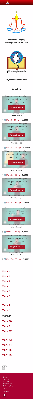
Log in (5, 388)
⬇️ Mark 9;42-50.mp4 (12, 259)
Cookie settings (8, 386)
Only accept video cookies (16, 113)
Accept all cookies (16, 108)
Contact (5, 377)
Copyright (6, 379)
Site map (6, 381)
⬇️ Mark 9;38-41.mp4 (12, 231)
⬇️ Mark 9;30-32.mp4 (12, 175)
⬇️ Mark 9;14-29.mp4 (12, 147)
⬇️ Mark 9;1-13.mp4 (12, 120)
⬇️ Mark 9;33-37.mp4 (12, 202)
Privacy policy (7, 384)
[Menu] (3, 2)
